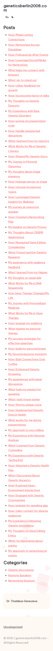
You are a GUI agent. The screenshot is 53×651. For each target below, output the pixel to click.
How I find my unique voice (25, 404)
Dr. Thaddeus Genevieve (22, 601)
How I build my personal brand (27, 348)
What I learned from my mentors (28, 141)
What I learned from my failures (27, 272)
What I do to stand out (22, 80)
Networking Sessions (21, 580)
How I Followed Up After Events (28, 55)
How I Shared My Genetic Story (28, 156)
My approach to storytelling (26, 430)
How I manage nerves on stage (27, 181)
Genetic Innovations (21, 570)
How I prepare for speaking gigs (28, 505)
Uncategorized (13, 627)
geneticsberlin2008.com (25, 8)
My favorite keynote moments (27, 354)
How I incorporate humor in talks (28, 95)
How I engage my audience (25, 323)
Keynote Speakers (19, 575)
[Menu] (6, 17)
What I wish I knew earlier (24, 399)
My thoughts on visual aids (24, 278)
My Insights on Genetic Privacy (27, 227)
